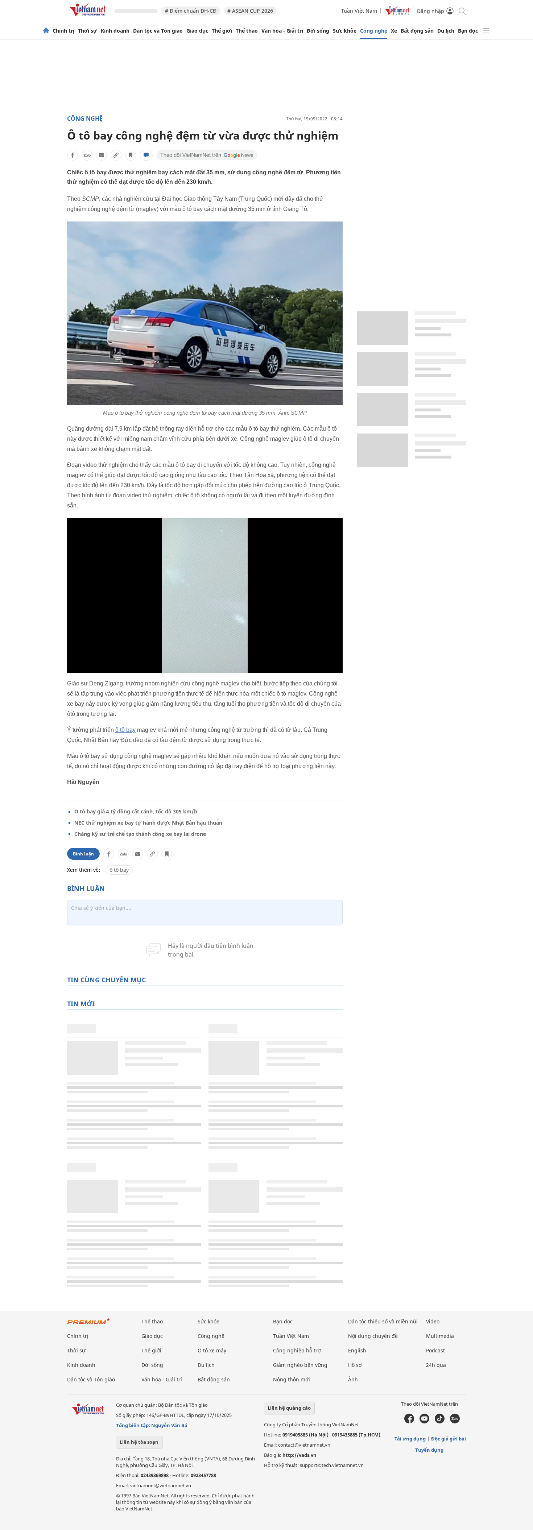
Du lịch (445, 30)
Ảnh (353, 1379)
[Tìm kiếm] (462, 11)
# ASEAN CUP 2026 (250, 10)
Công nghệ (373, 30)
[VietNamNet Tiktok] (440, 1421)
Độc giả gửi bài (448, 1438)
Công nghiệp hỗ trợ (297, 1350)
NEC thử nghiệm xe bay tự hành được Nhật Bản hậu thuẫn (148, 822)
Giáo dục (197, 30)
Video (432, 1321)
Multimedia (440, 1335)
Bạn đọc (468, 30)
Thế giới (222, 30)
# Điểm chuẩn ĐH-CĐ (190, 10)
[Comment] (146, 155)
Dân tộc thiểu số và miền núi (383, 1321)
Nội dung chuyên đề (373, 1335)
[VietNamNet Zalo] (455, 1421)
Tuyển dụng (429, 1450)
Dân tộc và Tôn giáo (158, 30)
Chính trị (63, 30)
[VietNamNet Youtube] (424, 1421)
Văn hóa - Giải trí (282, 30)
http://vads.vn (299, 1455)
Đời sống (318, 30)
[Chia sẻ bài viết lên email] (101, 155)
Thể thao (247, 30)
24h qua (436, 1364)
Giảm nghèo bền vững (300, 1364)
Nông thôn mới (291, 1379)
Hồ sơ (355, 1364)
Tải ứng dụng (410, 1438)
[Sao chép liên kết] (116, 155)
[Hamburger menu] (486, 30)
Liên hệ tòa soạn (139, 1442)
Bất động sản (417, 30)
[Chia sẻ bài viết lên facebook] (72, 155)
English (357, 1350)
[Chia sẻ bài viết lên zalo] (87, 155)
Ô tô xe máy (212, 1350)
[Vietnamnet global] (397, 13)
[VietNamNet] (46, 31)
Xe (394, 30)
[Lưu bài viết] (130, 155)
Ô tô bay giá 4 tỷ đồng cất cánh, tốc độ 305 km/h (135, 811)
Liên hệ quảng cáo (289, 1408)
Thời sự (87, 30)
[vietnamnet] (89, 17)
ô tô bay (125, 730)
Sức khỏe (344, 30)
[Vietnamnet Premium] (89, 1324)
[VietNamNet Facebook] (409, 1421)
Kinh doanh (115, 30)
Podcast (435, 1350)
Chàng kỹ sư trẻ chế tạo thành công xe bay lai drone (140, 833)
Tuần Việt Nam (359, 10)
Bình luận (83, 854)
